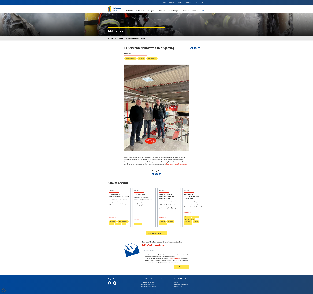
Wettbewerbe (188, 224)
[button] (3, 290)
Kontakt (176, 282)
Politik (111, 224)
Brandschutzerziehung (130, 58)
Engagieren (180, 2)
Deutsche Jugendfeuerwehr (148, 284)
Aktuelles (121, 38)
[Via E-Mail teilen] (199, 48)
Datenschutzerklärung (174, 258)
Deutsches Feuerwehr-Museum (148, 286)
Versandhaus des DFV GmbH (148, 282)
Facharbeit (162, 221)
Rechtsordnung (178, 286)
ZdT (124, 224)
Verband (118, 224)
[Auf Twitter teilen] (195, 48)
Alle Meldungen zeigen (155, 233)
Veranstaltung (163, 224)
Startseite (111, 38)
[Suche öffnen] (203, 11)
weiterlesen (112, 217)
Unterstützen (172, 2)
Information (141, 58)
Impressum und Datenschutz (181, 284)
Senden (181, 267)
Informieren (188, 2)
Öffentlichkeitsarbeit (152, 58)
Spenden (164, 2)
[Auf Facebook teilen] (191, 48)
